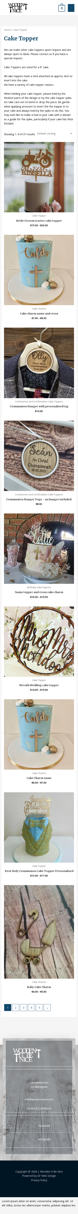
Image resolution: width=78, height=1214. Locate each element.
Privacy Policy (39, 1180)
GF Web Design (46, 1175)
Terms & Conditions (39, 1108)
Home (7, 29)
